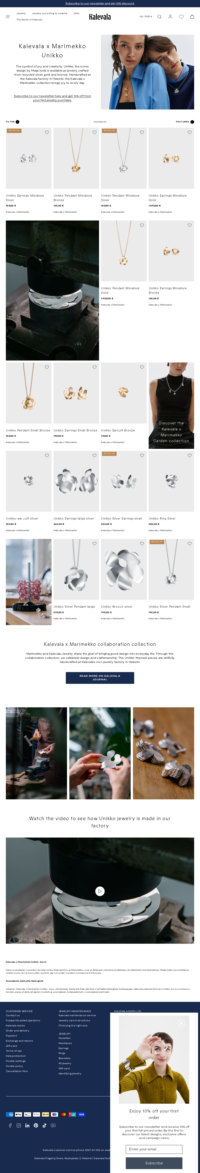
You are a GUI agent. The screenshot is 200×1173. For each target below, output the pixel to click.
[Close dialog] (181, 1023)
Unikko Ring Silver (162, 519)
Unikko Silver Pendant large (74, 607)
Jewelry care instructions (74, 1020)
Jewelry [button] (21, 13)
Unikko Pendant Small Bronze (28, 430)
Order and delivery (17, 1031)
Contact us (13, 1015)
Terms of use (14, 1051)
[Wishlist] (181, 17)
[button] (7, 16)
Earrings (64, 1048)
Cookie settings (16, 1061)
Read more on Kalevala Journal (100, 678)
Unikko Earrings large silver (74, 519)
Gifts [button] (76, 13)
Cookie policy (14, 1066)
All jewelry (65, 1063)
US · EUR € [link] (146, 17)
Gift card (11, 1046)
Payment (11, 1036)
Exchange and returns (19, 1041)
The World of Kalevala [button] (29, 20)
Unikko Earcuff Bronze (118, 430)
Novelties (65, 1038)
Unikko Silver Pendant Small (169, 607)
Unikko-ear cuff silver (22, 519)
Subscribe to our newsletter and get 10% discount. (100, 3)
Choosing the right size (73, 1026)
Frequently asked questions (23, 1020)
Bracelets (65, 1058)
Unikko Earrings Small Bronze (75, 430)
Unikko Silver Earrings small (121, 519)
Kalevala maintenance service (77, 1015)
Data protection (16, 1056)
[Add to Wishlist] (47, 132)
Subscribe (154, 1163)
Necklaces (65, 1043)
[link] (170, 16)
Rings (62, 1053)
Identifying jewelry (70, 1074)
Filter (10, 122)
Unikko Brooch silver (116, 607)
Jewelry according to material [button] (49, 13)
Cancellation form (17, 1071)
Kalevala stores (15, 1026)
